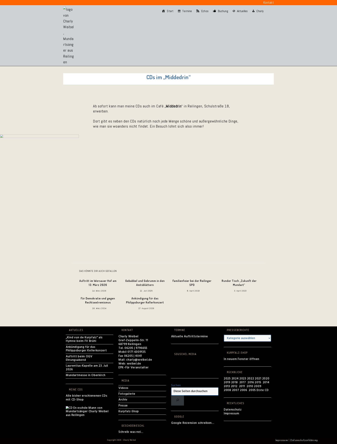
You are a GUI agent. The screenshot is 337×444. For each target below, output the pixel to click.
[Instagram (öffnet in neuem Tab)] (75, 2)
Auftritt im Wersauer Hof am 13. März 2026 (98, 282)
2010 (250, 386)
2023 (242, 378)
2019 (227, 382)
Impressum (231, 413)
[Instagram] (172, 364)
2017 (242, 382)
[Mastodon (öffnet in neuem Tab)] (101, 2)
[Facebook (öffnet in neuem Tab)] (65, 2)
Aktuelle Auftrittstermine (189, 336)
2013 (227, 386)
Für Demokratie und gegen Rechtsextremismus (98, 300)
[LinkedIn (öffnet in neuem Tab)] (80, 2)
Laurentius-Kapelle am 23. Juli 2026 (87, 367)
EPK (121, 367)
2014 (266, 382)
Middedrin (173, 106)
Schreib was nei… (130, 432)
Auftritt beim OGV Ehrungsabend (79, 358)
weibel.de (133, 363)
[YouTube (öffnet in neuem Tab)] (85, 2)
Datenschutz (233, 409)
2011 (242, 386)
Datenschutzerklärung (304, 440)
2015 (258, 382)
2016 (250, 382)
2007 (235, 390)
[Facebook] (172, 360)
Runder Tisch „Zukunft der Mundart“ (239, 282)
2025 (227, 378)
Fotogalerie (126, 394)
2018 (234, 382)
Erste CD (263, 390)
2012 (234, 386)
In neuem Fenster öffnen (241, 359)
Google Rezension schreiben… (192, 423)
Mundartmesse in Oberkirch (85, 375)
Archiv (122, 399)
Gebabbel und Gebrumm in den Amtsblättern (145, 282)
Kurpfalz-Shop (128, 411)
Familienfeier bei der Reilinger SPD (192, 282)
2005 (252, 390)
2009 (257, 386)
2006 (243, 390)
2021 (258, 378)
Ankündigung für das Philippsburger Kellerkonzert (145, 300)
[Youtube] (172, 371)
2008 (228, 390)
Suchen (176, 385)
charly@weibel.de (139, 359)
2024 (235, 378)
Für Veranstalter (137, 367)
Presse (123, 405)
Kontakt (268, 2)
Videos (123, 388)
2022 (250, 378)
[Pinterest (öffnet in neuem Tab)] (70, 2)
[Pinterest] (172, 367)
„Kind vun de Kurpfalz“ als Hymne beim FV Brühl (84, 339)
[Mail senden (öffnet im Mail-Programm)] (96, 2)
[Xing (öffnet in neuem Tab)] (91, 2)
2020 (265, 378)
